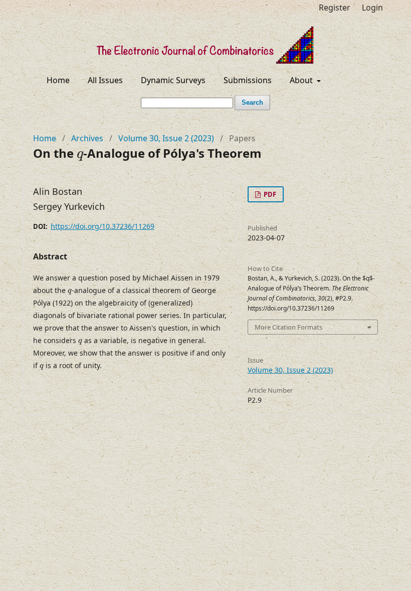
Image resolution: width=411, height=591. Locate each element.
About (302, 80)
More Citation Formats (288, 327)
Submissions (248, 80)
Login (372, 7)
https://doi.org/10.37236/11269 (102, 226)
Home (58, 80)
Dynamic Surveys (173, 80)
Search (252, 102)
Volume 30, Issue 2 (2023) (166, 138)
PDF (269, 194)
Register (334, 7)
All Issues (105, 80)
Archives (87, 138)
